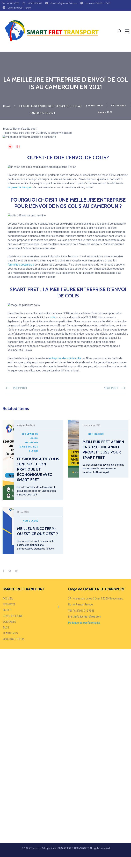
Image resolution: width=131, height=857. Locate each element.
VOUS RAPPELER (13, 639)
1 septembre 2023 (91, 425)
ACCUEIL (8, 598)
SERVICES (9, 604)
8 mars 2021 (105, 112)
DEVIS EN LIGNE (13, 616)
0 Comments (118, 105)
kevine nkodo (95, 105)
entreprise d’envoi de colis (65, 358)
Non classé (96, 434)
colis (52, 317)
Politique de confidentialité (84, 622)
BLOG (6, 627)
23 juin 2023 (23, 512)
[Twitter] (9, 571)
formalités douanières (21, 264)
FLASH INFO (10, 633)
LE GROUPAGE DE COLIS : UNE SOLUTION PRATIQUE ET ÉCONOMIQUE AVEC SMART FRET (38, 469)
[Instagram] (16, 571)
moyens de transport (20, 187)
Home (6, 106)
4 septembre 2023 (26, 425)
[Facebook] (3, 571)
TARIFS (7, 610)
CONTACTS (9, 621)
